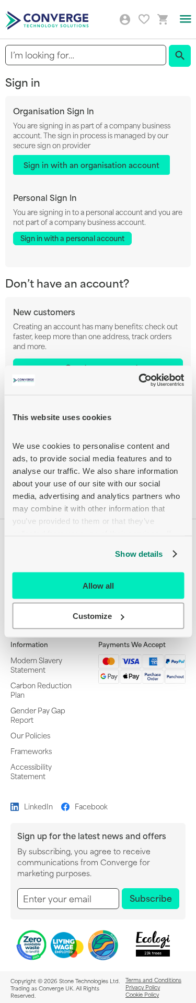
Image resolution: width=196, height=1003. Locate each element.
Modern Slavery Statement (36, 664)
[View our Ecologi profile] (152, 944)
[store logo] (48, 19)
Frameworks (31, 750)
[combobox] (85, 55)
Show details (139, 554)
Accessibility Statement (31, 771)
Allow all (98, 585)
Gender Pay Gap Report (37, 715)
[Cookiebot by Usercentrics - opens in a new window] (139, 380)
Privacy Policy (142, 987)
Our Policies (30, 735)
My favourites (144, 19)
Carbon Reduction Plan (41, 689)
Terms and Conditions (153, 979)
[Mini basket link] (163, 20)
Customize (92, 616)
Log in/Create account (125, 20)
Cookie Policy (142, 994)
